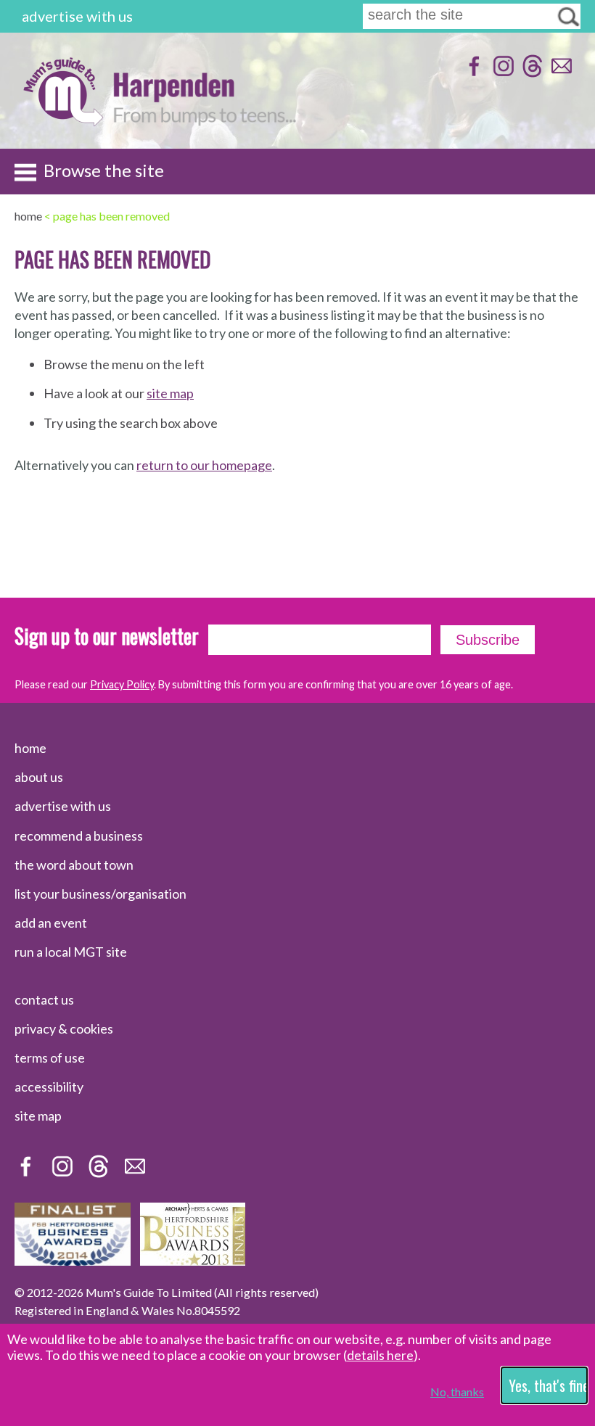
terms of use (50, 1058)
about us (39, 777)
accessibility (49, 1087)
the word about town (74, 865)
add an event (51, 923)
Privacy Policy (122, 684)
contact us (44, 999)
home (30, 748)
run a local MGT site (71, 952)
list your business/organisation (100, 894)
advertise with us (77, 16)
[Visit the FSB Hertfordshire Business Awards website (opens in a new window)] (73, 1261)
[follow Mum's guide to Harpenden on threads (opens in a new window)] (530, 73)
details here (380, 1355)
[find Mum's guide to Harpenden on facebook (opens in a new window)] (472, 73)
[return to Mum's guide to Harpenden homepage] (63, 122)
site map (170, 393)
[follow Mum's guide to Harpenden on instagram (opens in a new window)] (501, 73)
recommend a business (79, 836)
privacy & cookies (64, 1028)
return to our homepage (204, 465)
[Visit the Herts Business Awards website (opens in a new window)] (192, 1261)
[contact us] (559, 73)
